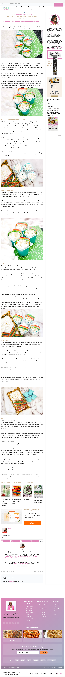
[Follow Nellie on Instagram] (21, 566)
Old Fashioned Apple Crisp (52, 639)
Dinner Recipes (29, 610)
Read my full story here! (6, 535)
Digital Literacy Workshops (57, 611)
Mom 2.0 (13, 557)
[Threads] (10, 623)
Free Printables (21, 9)
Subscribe (44, 652)
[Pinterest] (13, 623)
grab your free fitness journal (32, 537)
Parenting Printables (29, 618)
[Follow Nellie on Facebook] (18, 566)
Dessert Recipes (29, 616)
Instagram (42, 4)
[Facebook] (4, 623)
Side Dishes (29, 614)
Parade (27, 557)
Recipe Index (56, 618)
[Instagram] (15, 623)
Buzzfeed (8, 556)
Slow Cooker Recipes (43, 604)
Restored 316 (60, 673)
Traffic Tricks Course (57, 616)
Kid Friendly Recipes (19, 14)
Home (17, 6)
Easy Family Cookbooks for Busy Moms (35, 9)
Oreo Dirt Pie (26, 499)
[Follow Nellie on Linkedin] (24, 566)
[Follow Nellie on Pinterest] (26, 566)
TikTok (29, 4)
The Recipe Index (59, 5)
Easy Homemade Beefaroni (32, 639)
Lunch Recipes (29, 608)
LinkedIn (46, 4)
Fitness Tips (29, 620)
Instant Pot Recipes (43, 608)
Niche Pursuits (28, 556)
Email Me (51, 4)
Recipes (24, 14)
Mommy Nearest (20, 557)
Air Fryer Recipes (43, 606)
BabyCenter (8, 557)
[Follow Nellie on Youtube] (23, 566)
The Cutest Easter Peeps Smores (37, 571)
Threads (32, 4)
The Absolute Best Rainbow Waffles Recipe (16, 501)
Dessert (13, 14)
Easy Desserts (43, 610)
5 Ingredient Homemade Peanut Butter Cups (9, 571)
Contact (56, 606)
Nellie (20, 18)
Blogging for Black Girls (56, 614)
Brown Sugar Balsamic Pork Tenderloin (12, 640)
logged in (11, 581)
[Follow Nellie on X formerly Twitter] (19, 566)
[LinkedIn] (18, 623)
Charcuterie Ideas (43, 612)
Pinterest (37, 4)
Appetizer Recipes (29, 612)
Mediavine (22, 556)
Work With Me (57, 608)
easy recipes (50, 33)
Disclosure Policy (12, 667)
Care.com (31, 557)
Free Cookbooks (43, 616)
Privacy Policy (5, 667)
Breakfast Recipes (29, 606)
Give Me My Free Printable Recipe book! (33, 522)
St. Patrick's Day (29, 14)
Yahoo (36, 555)
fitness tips (56, 33)
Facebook (25, 4)
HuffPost (35, 556)
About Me (57, 604)
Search (48, 133)
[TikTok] (7, 623)
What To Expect (15, 556)
